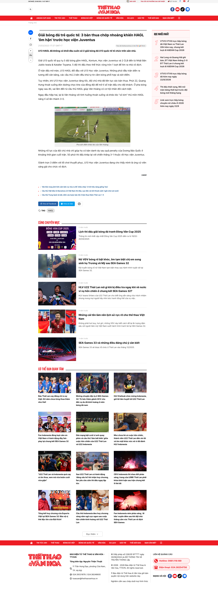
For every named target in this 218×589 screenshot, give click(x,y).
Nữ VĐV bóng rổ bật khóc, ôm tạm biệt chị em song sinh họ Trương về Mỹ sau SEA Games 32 (110, 261)
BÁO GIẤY (133, 1)
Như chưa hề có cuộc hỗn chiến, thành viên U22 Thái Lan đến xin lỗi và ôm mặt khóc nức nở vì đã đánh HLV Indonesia (130, 439)
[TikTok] (189, 1)
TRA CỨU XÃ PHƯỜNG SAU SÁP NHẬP (153, 1)
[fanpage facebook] (172, 9)
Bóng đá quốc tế (104, 18)
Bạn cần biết (168, 18)
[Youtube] (184, 1)
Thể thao (73, 18)
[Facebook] (180, 1)
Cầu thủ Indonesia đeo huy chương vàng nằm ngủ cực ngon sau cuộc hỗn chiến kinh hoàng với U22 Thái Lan (92, 518)
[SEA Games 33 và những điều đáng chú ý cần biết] (57, 349)
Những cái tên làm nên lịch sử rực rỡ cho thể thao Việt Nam (112, 316)
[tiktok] (182, 9)
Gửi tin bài (173, 1)
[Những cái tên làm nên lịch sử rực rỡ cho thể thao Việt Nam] (57, 321)
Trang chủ (32, 23)
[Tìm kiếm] (30, 9)
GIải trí (141, 18)
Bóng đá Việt (87, 18)
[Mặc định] (30, 55)
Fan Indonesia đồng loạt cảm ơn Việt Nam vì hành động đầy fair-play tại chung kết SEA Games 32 (53, 438)
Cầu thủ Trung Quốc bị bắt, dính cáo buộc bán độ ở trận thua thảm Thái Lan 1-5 (73, 195)
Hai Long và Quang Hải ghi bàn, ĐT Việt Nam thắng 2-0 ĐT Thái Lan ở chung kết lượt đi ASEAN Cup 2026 (174, 62)
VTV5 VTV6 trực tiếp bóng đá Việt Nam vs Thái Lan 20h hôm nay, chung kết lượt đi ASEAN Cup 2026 (173, 45)
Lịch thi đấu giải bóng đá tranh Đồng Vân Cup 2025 (110, 231)
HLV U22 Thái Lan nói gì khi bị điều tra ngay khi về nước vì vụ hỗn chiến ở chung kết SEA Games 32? (112, 289)
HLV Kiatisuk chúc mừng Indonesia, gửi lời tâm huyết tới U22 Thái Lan (130, 397)
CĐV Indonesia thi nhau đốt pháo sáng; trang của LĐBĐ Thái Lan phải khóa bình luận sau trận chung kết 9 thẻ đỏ (130, 479)
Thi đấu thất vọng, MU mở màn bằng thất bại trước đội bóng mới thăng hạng (173, 90)
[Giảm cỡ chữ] (31, 60)
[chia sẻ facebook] (30, 38)
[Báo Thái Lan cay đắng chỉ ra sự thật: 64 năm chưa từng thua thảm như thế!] (54, 383)
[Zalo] (187, 9)
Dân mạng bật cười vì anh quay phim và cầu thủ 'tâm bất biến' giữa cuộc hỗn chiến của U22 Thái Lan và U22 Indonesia (92, 439)
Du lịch (130, 18)
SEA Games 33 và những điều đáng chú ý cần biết (109, 342)
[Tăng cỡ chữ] (31, 51)
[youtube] (177, 9)
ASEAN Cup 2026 (43, 18)
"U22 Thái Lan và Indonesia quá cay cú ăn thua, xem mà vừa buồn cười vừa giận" (54, 477)
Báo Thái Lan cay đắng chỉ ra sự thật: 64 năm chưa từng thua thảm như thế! (54, 399)
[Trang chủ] (31, 18)
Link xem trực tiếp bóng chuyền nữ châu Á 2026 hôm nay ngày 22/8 (172, 103)
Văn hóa (120, 18)
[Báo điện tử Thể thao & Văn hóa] (109, 9)
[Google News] (131, 46)
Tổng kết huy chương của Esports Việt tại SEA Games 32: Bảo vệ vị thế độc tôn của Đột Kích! (53, 516)
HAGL (50, 210)
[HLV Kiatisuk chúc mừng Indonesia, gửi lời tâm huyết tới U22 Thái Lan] (130, 383)
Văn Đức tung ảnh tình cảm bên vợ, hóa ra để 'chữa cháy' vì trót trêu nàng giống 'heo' (75, 187)
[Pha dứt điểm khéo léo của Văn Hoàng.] (92, 124)
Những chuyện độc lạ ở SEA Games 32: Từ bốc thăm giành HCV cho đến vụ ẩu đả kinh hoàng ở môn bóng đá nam (92, 400)
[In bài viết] (30, 44)
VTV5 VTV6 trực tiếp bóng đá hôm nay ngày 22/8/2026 (173, 76)
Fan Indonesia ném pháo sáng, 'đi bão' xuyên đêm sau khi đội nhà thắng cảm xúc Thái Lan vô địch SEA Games (129, 518)
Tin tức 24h (59, 18)
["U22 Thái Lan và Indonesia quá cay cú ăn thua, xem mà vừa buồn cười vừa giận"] (54, 461)
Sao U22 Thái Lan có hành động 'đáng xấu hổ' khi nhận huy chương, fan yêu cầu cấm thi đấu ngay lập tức (92, 479)
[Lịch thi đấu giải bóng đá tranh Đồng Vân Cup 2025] (57, 238)
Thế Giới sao (153, 18)
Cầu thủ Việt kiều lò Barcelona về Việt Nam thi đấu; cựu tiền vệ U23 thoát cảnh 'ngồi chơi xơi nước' (80, 191)
